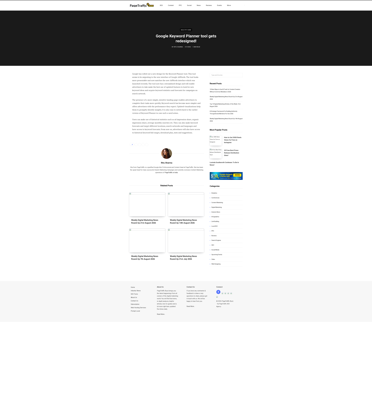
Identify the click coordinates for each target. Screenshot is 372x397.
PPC (212, 231)
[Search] (246, 5)
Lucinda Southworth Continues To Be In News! (224, 163)
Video (213, 259)
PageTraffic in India (171, 172)
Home (133, 287)
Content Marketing (217, 202)
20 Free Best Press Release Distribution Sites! (231, 152)
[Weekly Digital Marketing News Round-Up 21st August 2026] (147, 204)
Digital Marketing (216, 207)
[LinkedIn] (120, 95)
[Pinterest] (120, 90)
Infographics (215, 216)
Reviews (214, 235)
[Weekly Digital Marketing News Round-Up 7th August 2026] (147, 240)
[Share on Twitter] (120, 84)
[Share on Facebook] (120, 79)
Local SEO (214, 226)
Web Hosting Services (138, 308)
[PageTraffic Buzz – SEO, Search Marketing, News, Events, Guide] (142, 5)
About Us (134, 297)
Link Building (215, 221)
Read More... (161, 314)
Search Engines (216, 240)
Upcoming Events (216, 254)
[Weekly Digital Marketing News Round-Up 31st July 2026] (186, 240)
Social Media (215, 250)
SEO (212, 245)
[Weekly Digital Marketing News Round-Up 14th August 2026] (186, 204)
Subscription (135, 304)
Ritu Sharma (178, 46)
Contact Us (134, 301)
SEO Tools (134, 294)
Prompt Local (135, 311)
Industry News (186, 30)
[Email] (120, 100)
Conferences (215, 198)
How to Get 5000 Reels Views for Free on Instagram (232, 139)
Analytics (214, 193)
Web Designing (215, 264)
